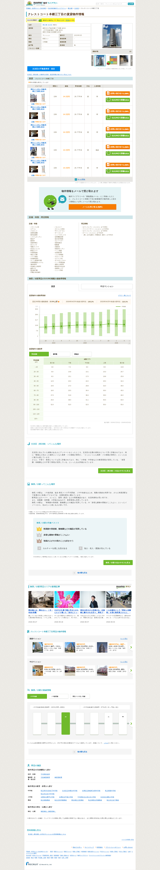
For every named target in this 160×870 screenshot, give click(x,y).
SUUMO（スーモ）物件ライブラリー (42, 3)
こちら (106, 743)
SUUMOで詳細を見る (118, 99)
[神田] (51, 723)
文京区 (76, 8)
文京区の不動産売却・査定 (43, 69)
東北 (32, 857)
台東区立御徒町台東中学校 (91, 790)
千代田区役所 (45, 774)
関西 (52, 857)
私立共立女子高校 (113, 800)
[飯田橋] (94, 723)
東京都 (70, 8)
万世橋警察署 (45, 777)
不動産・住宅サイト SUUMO (36, 8)
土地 (129, 851)
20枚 (32, 104)
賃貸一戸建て (76, 851)
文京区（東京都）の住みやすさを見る (115, 471)
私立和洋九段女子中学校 (49, 790)
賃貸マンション (58, 851)
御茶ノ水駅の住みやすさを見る (118, 563)
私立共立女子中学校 (47, 794)
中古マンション (104, 851)
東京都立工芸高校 (77, 800)
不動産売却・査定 (47, 855)
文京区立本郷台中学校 (69, 790)
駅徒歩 (76, 354)
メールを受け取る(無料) (92, 207)
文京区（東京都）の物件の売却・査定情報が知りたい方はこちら (49, 74)
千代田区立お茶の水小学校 (87, 797)
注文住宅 (28, 855)
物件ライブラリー (83, 855)
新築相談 (56, 855)
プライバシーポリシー (113, 847)
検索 (131, 4)
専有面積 (34, 354)
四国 (55, 857)
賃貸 (67, 20)
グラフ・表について (124, 295)
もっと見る (123, 638)
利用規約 (100, 847)
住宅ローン (73, 855)
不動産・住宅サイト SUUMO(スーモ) (37, 851)
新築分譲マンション (93, 851)
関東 (36, 857)
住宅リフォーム (36, 855)
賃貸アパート (68, 851)
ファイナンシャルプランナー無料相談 (100, 855)
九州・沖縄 (65, 857)
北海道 (28, 857)
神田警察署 (58, 777)
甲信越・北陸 (42, 857)
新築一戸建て (114, 851)
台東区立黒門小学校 (47, 797)
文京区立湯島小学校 (107, 797)
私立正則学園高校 (61, 800)
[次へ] (131, 647)
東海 (48, 857)
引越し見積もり (64, 855)
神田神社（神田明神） (48, 811)
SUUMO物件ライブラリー (57, 8)
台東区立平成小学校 (66, 797)
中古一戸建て (123, 851)
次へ (131, 723)
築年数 (55, 354)
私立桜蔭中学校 (110, 790)
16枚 (32, 157)
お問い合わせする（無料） (118, 93)
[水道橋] (80, 723)
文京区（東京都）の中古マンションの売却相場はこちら (47, 834)
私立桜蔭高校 (45, 800)
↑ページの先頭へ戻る (128, 839)
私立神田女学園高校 (95, 800)
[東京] (37, 723)
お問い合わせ (128, 847)
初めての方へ (77, 847)
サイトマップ (89, 847)
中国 (59, 857)
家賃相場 (84, 851)
